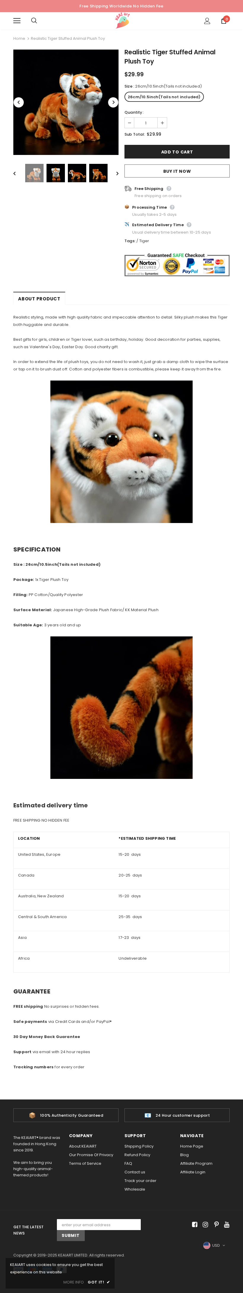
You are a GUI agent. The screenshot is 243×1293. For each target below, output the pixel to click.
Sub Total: (134, 134)
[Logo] (122, 20)
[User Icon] (207, 21)
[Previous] (18, 102)
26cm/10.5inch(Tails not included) (164, 97)
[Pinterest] (215, 1224)
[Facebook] (193, 1224)
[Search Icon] (40, 21)
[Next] (113, 102)
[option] (66, 102)
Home (19, 38)
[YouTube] (225, 1224)
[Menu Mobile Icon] (16, 20)
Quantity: (133, 112)
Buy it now (177, 171)
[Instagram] (204, 1224)
